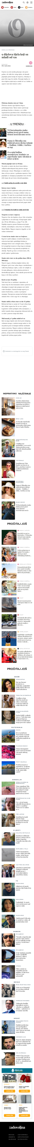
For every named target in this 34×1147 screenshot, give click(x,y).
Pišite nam (11, 1134)
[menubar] (27, 2)
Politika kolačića (22, 1139)
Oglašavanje (12, 1139)
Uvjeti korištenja (23, 1134)
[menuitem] (27, 2)
